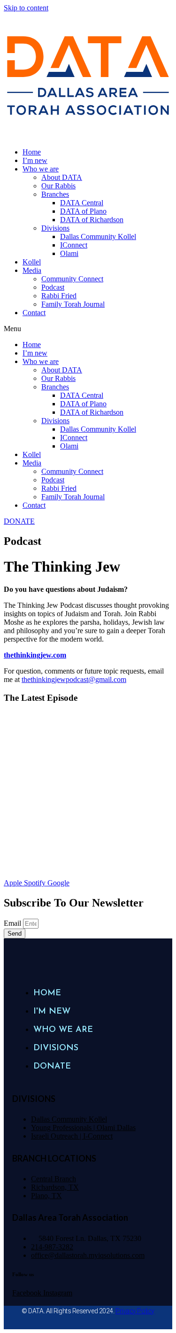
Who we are (41, 169)
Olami (69, 253)
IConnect (73, 245)
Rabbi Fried (59, 296)
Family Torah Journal (73, 304)
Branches (55, 194)
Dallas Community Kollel (98, 236)
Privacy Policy (134, 1311)
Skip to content (26, 8)
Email (13, 923)
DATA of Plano (83, 211)
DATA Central (81, 203)
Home (32, 152)
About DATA (61, 177)
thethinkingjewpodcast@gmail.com (74, 679)
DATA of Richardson (91, 220)
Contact (34, 313)
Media (32, 270)
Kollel (32, 262)
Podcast (52, 287)
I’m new (35, 160)
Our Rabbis (58, 186)
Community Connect (72, 279)
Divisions (55, 228)
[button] (88, 329)
